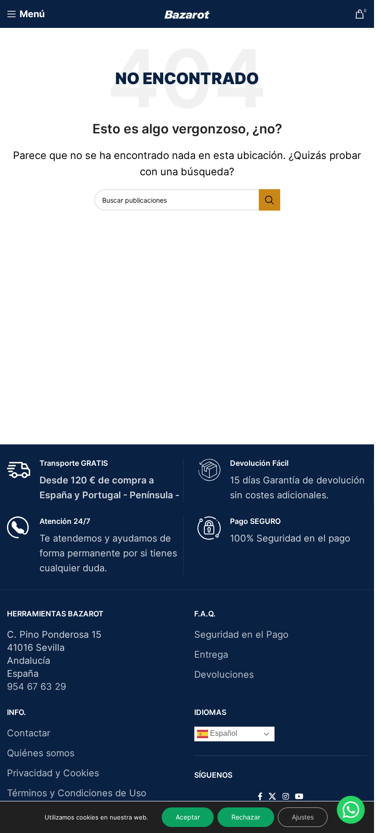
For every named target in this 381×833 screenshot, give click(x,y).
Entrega (211, 654)
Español (222, 734)
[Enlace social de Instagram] (285, 797)
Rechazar (245, 817)
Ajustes (303, 817)
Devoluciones (224, 674)
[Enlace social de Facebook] (260, 797)
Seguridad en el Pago (241, 634)
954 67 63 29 (36, 686)
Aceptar (188, 817)
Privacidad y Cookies (53, 773)
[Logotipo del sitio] (187, 14)
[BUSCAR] (269, 200)
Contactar (28, 733)
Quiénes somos (40, 753)
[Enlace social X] (272, 797)
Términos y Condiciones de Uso (76, 793)
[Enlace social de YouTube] (299, 797)
